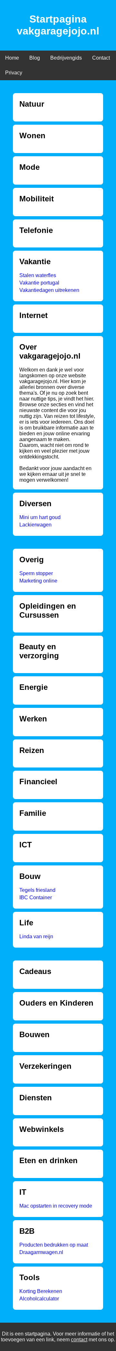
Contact (101, 58)
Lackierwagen (35, 524)
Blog (34, 58)
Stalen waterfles (37, 275)
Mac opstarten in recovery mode (55, 1206)
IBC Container (35, 897)
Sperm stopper (36, 573)
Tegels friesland (37, 890)
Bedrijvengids (66, 58)
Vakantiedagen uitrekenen (49, 290)
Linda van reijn (36, 936)
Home (12, 58)
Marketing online (38, 581)
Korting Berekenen (40, 1291)
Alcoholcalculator (39, 1298)
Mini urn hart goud (40, 517)
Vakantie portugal (39, 282)
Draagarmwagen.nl (41, 1252)
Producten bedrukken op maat (53, 1245)
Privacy (13, 72)
